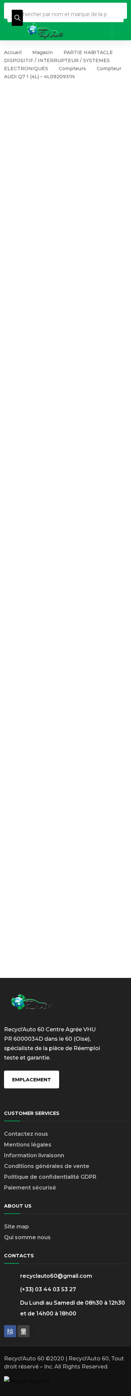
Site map (16, 1226)
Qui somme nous (27, 1237)
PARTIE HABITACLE (88, 52)
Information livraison (32, 1155)
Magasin (42, 52)
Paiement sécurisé (30, 1187)
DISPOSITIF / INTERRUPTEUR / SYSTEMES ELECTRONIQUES (57, 64)
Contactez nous (26, 1134)
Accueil (12, 52)
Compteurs (72, 68)
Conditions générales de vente (46, 1166)
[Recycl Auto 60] (45, 30)
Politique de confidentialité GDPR (50, 1177)
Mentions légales (27, 1144)
